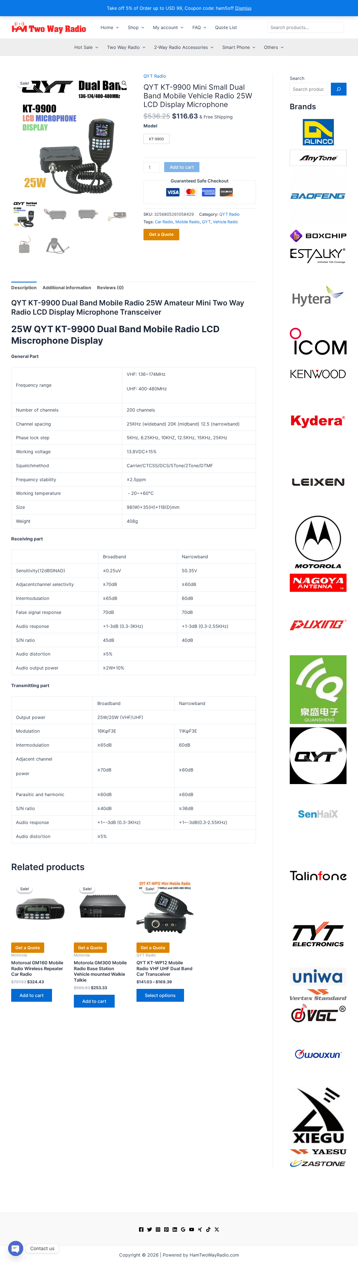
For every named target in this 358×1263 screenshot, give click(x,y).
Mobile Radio (187, 221)
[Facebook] (141, 1229)
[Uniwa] (318, 976)
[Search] (339, 89)
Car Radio (164, 221)
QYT (206, 221)
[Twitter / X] (216, 1229)
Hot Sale (83, 47)
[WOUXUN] (318, 1054)
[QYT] (318, 755)
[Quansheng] (318, 689)
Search (297, 78)
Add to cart (182, 167)
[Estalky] (318, 254)
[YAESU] (318, 1151)
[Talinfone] (318, 875)
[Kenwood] (318, 373)
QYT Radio (154, 76)
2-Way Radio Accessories (181, 47)
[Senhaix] (318, 815)
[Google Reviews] (183, 1229)
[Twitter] (149, 1229)
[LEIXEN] (318, 481)
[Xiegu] (318, 1115)
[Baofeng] (318, 197)
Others (271, 47)
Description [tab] (24, 287)
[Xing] (199, 1229)
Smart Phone (236, 47)
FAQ (196, 27)
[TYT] (318, 935)
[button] (116, 27)
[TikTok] (208, 1229)
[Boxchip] (318, 235)
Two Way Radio (123, 47)
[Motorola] (318, 541)
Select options (160, 995)
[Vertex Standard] (318, 994)
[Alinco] (318, 131)
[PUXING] (318, 623)
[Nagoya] (318, 582)
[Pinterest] (166, 1229)
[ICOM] (318, 341)
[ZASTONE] (318, 1163)
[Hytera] (318, 295)
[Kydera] (318, 421)
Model (150, 126)
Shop (133, 27)
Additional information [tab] (67, 287)
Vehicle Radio (225, 221)
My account (165, 27)
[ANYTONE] (318, 157)
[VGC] (318, 1012)
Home (107, 27)
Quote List (226, 27)
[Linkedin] (174, 1229)
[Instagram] (158, 1229)
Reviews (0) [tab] (110, 287)
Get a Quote (161, 234)
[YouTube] (191, 1229)
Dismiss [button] (243, 8)
